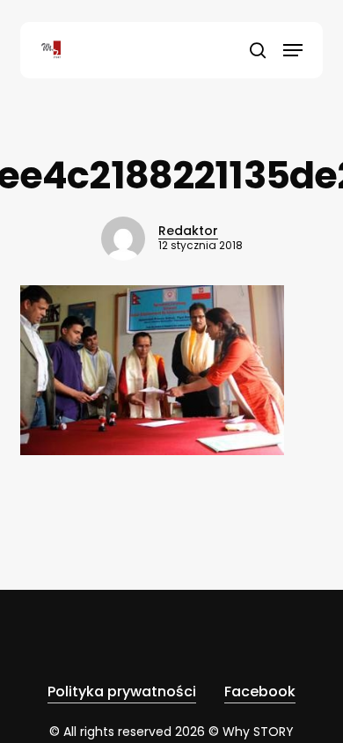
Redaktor (188, 230)
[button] (293, 50)
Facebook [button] (260, 691)
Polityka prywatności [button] (121, 691)
